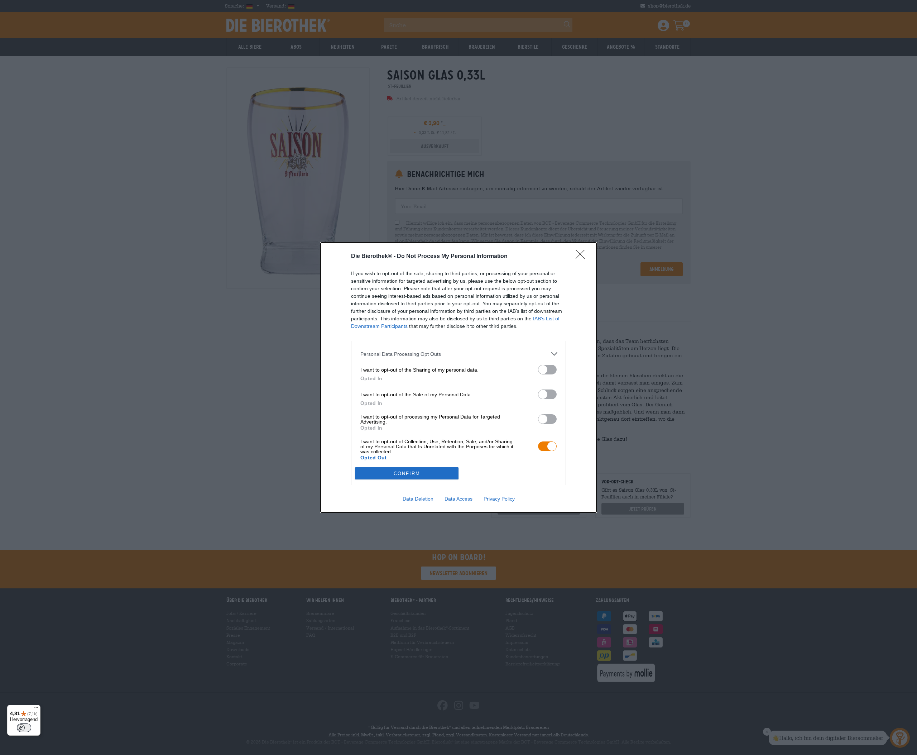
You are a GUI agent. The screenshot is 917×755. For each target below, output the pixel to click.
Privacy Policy (499, 499)
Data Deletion (418, 499)
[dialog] (458, 377)
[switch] (547, 369)
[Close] (582, 256)
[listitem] (458, 354)
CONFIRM (407, 473)
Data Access (458, 499)
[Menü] (36, 709)
